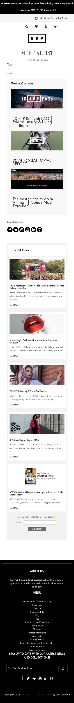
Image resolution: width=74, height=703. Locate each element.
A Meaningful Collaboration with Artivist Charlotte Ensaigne (33, 341)
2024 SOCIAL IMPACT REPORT (33, 162)
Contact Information (37, 632)
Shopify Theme (45, 694)
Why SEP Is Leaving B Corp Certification (28, 391)
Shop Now (37, 605)
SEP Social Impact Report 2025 (24, 440)
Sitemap (37, 629)
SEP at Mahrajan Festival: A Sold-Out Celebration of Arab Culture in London (37, 287)
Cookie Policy (37, 625)
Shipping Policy (36, 646)
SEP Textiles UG (28, 694)
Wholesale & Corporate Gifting (37, 601)
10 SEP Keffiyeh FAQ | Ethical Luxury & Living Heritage (32, 121)
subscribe (37, 528)
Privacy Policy (36, 639)
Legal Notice (37, 636)
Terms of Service (37, 650)
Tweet (9, 73)
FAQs (36, 618)
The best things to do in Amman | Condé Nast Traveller (33, 202)
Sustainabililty (37, 612)
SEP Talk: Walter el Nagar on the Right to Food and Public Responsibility (36, 493)
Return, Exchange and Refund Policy (36, 643)
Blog (37, 615)
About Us (37, 608)
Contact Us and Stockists (37, 622)
